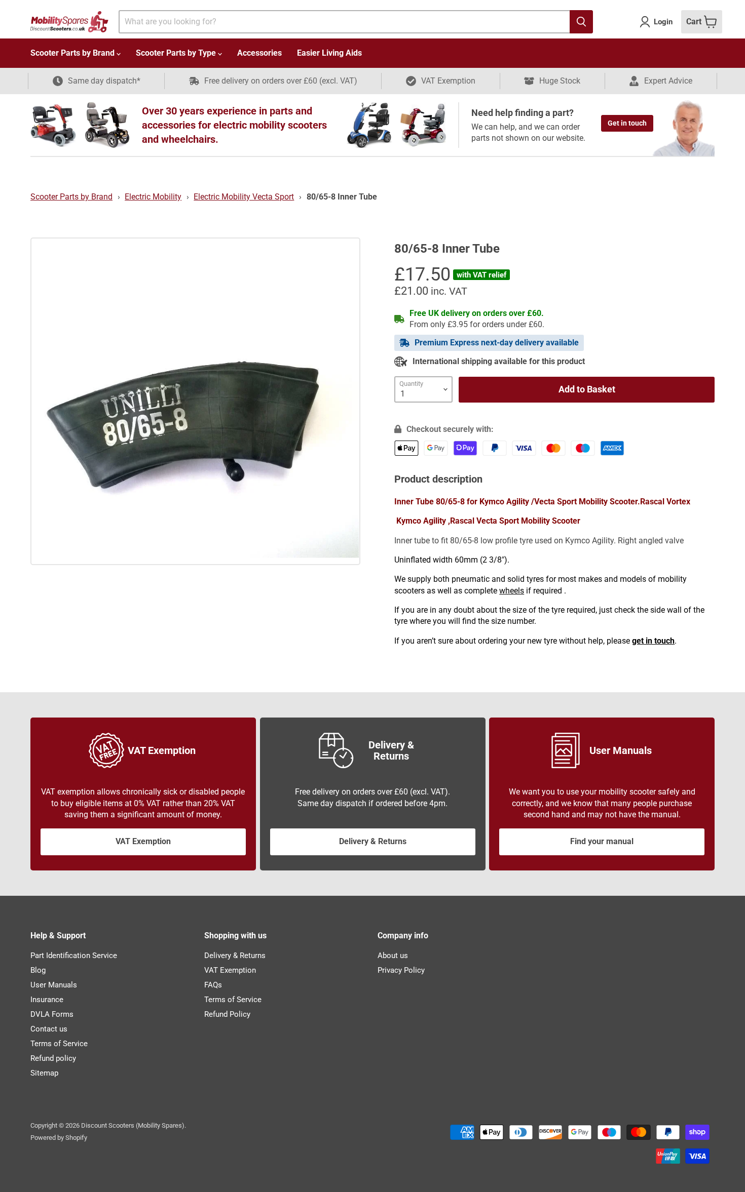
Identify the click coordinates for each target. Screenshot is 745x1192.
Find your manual (602, 841)
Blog (38, 970)
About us (393, 955)
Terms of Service (59, 1043)
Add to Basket (586, 389)
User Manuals (53, 984)
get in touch (653, 641)
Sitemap (44, 1073)
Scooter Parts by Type (177, 53)
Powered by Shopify (58, 1137)
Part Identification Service (73, 955)
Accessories (259, 53)
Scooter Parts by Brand (73, 53)
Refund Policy (227, 1014)
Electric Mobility (153, 197)
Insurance (46, 999)
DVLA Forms (51, 1014)
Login (663, 21)
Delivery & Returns (372, 841)
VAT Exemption (143, 841)
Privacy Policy (401, 970)
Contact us (48, 1029)
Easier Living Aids (329, 53)
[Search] (581, 21)
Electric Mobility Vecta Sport (244, 197)
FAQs (213, 984)
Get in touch (627, 123)
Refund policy (53, 1058)
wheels (511, 590)
